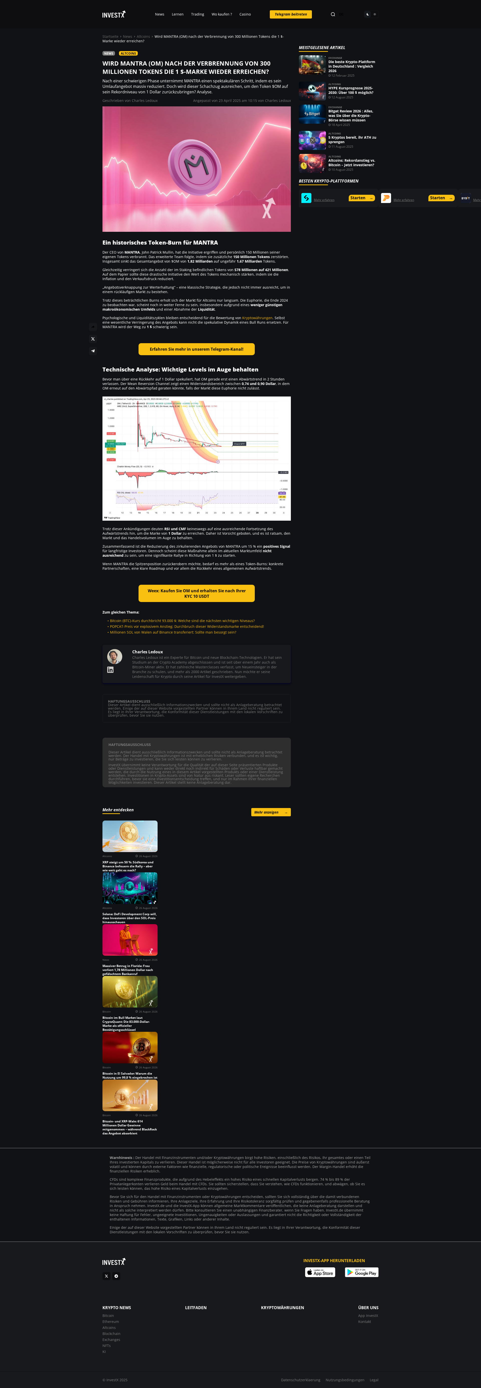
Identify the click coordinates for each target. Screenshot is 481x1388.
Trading (197, 14)
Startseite (110, 36)
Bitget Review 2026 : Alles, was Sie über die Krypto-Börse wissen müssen (350, 115)
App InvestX (368, 1315)
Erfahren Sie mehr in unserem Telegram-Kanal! (197, 349)
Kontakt (364, 1321)
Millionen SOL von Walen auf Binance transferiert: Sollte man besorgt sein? (173, 632)
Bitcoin (108, 1315)
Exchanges (111, 1339)
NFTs (106, 1345)
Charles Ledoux (145, 100)
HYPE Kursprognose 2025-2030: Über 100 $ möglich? (351, 90)
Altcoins (143, 36)
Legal (374, 1379)
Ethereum (110, 1321)
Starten (361, 198)
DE (341, 14)
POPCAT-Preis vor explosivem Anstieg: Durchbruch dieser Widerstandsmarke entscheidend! (187, 626)
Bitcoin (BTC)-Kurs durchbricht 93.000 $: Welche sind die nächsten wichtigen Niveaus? (182, 620)
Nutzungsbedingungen (345, 1379)
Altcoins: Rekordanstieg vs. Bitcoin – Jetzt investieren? (351, 162)
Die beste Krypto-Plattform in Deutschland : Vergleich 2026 (351, 66)
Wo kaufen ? (222, 14)
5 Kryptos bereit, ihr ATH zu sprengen (352, 139)
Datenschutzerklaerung (300, 1379)
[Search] (333, 14)
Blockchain (111, 1333)
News (159, 14)
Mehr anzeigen (271, 812)
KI (104, 1351)
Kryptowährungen (257, 317)
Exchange (335, 58)
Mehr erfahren (324, 200)
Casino (245, 14)
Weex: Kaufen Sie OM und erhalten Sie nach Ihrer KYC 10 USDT (197, 593)
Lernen (178, 14)
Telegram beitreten (291, 14)
